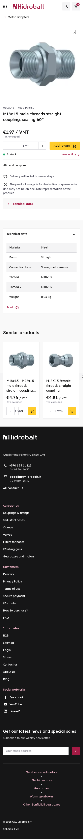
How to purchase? (15, 610)
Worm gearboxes (41, 796)
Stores (7, 657)
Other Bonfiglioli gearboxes (41, 804)
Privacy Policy (12, 581)
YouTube (15, 704)
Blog (6, 679)
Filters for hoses (13, 542)
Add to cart (62, 145)
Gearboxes (41, 788)
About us (9, 672)
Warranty (9, 603)
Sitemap (8, 643)
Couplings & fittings (16, 513)
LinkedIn (15, 711)
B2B (6, 635)
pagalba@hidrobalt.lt (25, 477)
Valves (7, 534)
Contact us (10, 664)
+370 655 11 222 (20, 465)
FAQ (6, 618)
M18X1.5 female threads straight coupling (58, 385)
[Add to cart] (32, 411)
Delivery (8, 574)
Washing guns (12, 549)
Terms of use (11, 589)
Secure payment (14, 596)
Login (7, 650)
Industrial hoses (14, 520)
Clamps (8, 527)
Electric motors (41, 780)
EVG (16, 829)
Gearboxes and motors (18, 556)
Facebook (16, 697)
